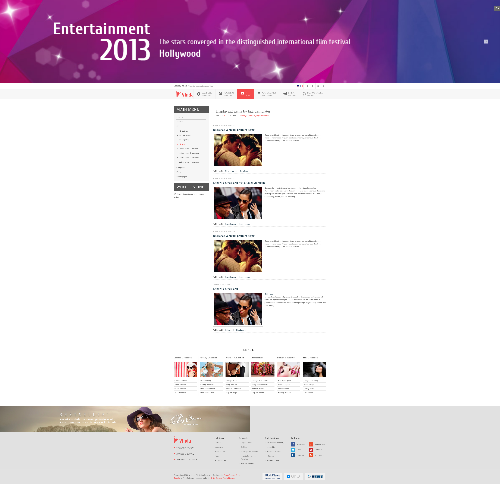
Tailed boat (308, 393)
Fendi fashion (230, 224)
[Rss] (324, 86)
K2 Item (182, 144)
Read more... (245, 171)
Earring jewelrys (207, 384)
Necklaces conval (207, 388)
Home (218, 116)
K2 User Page (184, 135)
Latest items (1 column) (188, 149)
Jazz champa (283, 388)
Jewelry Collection (208, 357)
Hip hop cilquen (284, 393)
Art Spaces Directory (275, 443)
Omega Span (231, 380)
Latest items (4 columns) (189, 162)
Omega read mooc (260, 380)
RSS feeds (319, 455)
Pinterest (318, 450)
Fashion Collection (183, 357)
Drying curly (309, 388)
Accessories (257, 357)
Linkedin (300, 455)
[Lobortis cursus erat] (238, 309)
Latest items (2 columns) (189, 153)
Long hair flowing (311, 380)
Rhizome (270, 456)
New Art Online (221, 451)
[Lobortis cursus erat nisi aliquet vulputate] (238, 203)
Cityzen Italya (231, 393)
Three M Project (273, 460)
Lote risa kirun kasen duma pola (201, 86)
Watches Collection (235, 357)
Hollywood (229, 330)
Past (216, 456)
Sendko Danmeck (233, 388)
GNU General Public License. (223, 478)
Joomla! (177, 478)
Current (218, 443)
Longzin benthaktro (260, 384)
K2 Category (184, 131)
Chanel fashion (231, 171)
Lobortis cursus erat (225, 289)
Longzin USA (231, 384)
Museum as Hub (273, 451)
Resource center (248, 463)
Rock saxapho (284, 384)
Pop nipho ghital (284, 380)
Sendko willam (258, 388)
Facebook (301, 444)
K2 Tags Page (184, 140)
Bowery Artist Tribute (249, 451)
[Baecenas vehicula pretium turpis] (238, 150)
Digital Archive (246, 443)
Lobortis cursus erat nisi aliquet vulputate (239, 183)
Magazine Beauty (185, 454)
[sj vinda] (184, 93)
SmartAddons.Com (232, 475)
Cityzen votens (258, 393)
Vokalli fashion (180, 393)
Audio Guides (220, 460)
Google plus (320, 444)
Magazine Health (185, 448)
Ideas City (271, 447)
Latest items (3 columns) (189, 157)
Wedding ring (205, 380)
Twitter (299, 450)
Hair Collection (310, 357)
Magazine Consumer (186, 460)
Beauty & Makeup (286, 357)
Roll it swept (309, 384)
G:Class (244, 447)
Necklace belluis (207, 393)
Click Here (268, 294)
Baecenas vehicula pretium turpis (234, 130)
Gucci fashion (180, 388)
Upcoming (219, 447)
